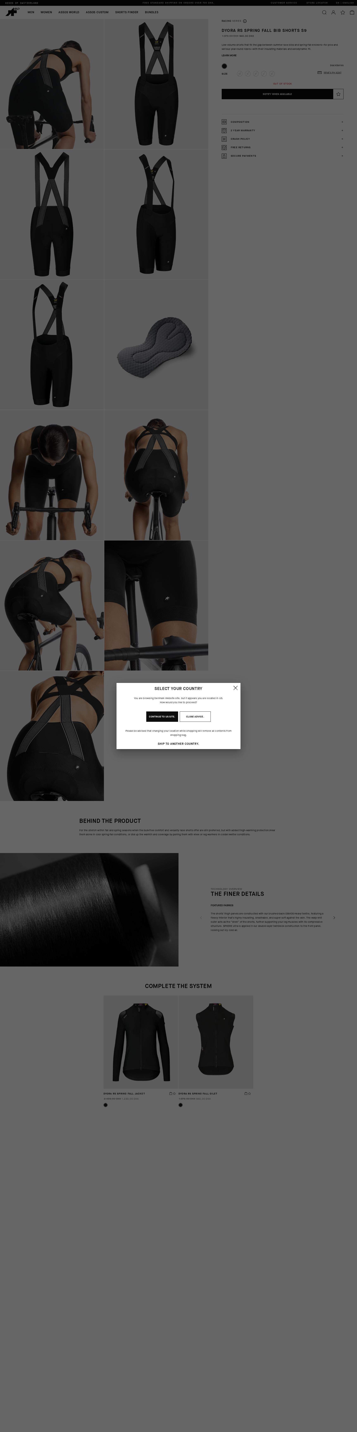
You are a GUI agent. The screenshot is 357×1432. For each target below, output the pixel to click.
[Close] (235, 687)
